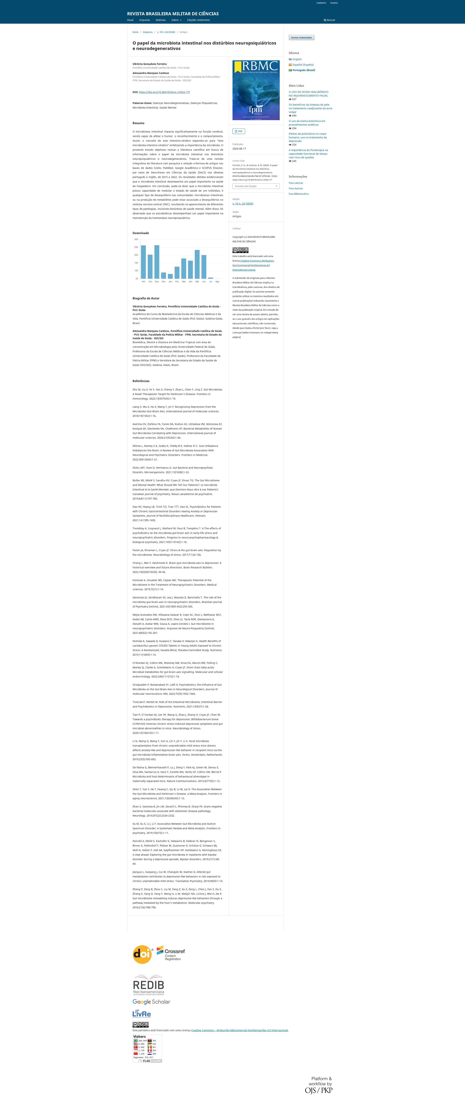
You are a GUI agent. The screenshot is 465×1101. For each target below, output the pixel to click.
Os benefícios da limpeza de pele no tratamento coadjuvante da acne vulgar (310, 108)
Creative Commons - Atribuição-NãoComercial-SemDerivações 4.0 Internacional (239, 1030)
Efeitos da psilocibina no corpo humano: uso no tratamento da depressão (308, 137)
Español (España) (303, 64)
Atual (130, 20)
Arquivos (144, 20)
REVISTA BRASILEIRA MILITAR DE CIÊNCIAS (173, 14)
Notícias (161, 20)
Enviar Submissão (301, 37)
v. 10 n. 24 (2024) (166, 32)
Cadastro (321, 2)
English (297, 59)
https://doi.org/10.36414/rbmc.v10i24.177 (164, 92)
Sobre (175, 20)
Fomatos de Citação (245, 186)
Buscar (330, 20)
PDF (240, 131)
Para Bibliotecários (299, 193)
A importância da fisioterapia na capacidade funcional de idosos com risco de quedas (308, 153)
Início (135, 32)
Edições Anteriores (198, 20)
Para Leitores (296, 182)
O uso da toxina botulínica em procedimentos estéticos (307, 122)
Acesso (334, 2)
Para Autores (296, 188)
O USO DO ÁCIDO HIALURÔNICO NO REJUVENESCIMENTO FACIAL (308, 93)
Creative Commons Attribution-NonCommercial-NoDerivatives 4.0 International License (253, 265)
